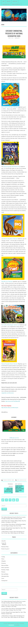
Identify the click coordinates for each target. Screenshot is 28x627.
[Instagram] (17, 500)
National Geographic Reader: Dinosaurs (9, 364)
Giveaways (5, 480)
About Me (8, 1)
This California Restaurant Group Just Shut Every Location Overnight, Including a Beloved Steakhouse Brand (13, 517)
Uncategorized (4, 580)
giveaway (21, 480)
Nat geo (24, 480)
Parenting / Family (10, 480)
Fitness (2, 559)
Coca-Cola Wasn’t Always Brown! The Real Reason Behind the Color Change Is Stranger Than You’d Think (13, 525)
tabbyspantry (17, 38)
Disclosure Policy (6, 4)
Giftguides (3, 561)
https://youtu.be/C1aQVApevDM (12, 401)
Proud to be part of (16, 4)
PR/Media (4, 544)
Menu (2, 24)
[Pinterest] (10, 500)
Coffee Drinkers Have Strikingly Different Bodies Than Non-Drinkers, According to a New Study (13, 521)
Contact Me (15, 1)
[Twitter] (2, 500)
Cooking (3, 556)
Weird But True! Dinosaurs (6, 281)
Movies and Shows (5, 567)
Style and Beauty (4, 574)
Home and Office (4, 565)
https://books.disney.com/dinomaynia (9, 407)
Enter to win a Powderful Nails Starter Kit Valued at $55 (8, 490)
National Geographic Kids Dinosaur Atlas (11, 166)
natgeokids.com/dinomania (7, 392)
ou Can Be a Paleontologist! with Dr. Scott (11, 324)
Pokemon (3, 572)
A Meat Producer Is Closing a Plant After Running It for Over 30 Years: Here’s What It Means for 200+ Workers (12, 532)
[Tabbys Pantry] (14, 15)
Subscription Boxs (5, 576)
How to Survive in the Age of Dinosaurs (9, 107)
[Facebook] (6, 500)
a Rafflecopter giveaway (14, 437)
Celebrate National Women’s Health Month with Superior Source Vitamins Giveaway (19, 488)
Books (18, 480)
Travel (2, 578)
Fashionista (11, 625)
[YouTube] (13, 500)
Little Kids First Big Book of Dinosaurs (9, 238)
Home (4, 1)
